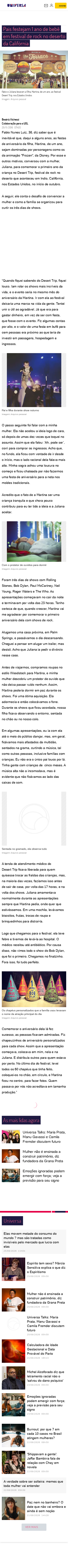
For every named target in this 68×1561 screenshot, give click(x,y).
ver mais (31, 1527)
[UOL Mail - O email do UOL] (46, 5)
